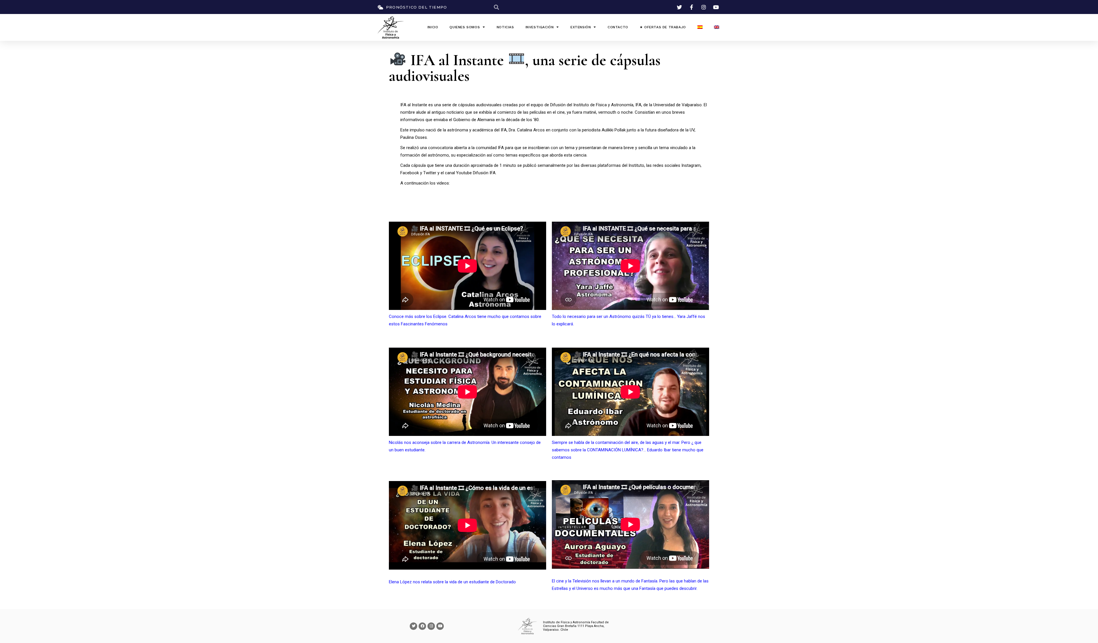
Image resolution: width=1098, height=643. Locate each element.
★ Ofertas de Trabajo (663, 27)
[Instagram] (431, 626)
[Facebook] (422, 626)
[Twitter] (413, 626)
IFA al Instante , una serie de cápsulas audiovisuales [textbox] (525, 67)
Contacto (618, 27)
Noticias (505, 27)
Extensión (580, 27)
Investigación (540, 27)
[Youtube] (440, 626)
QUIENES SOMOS (464, 27)
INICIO (432, 27)
